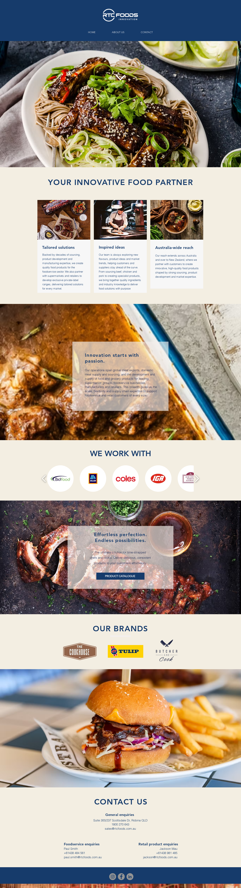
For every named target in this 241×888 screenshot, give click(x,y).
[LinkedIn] (129, 876)
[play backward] (44, 478)
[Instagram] (112, 876)
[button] (60, 478)
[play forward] (197, 478)
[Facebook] (121, 876)
